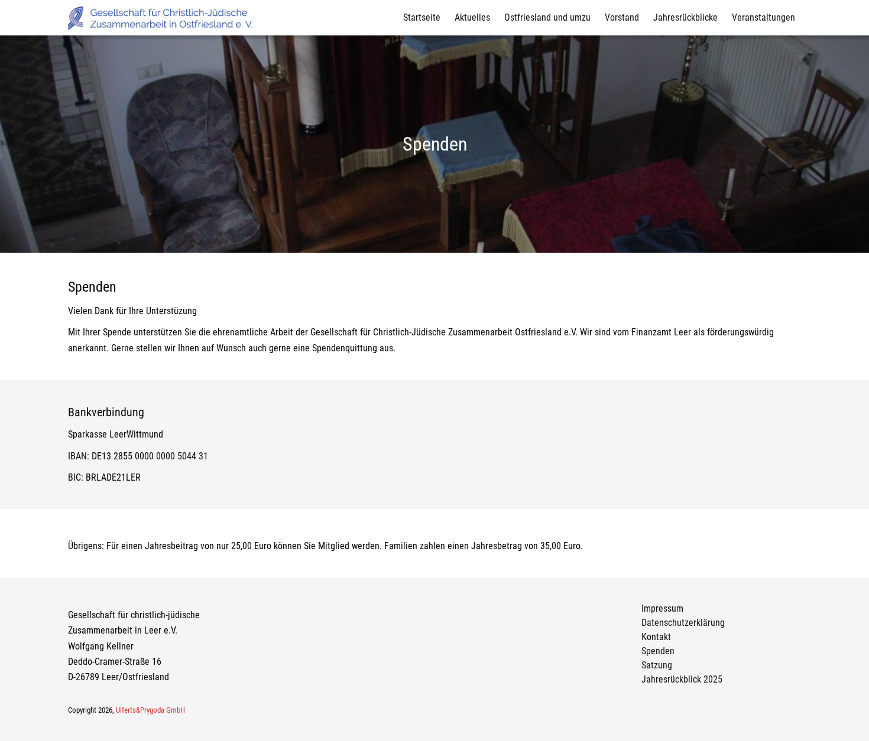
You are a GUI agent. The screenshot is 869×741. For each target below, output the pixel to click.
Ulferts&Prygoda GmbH (150, 710)
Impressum (662, 608)
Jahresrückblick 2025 (681, 679)
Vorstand (622, 17)
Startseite (421, 17)
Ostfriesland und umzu (547, 17)
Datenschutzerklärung (683, 622)
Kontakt (656, 636)
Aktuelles (472, 17)
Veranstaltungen (763, 17)
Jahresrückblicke (685, 17)
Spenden (658, 651)
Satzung (656, 665)
